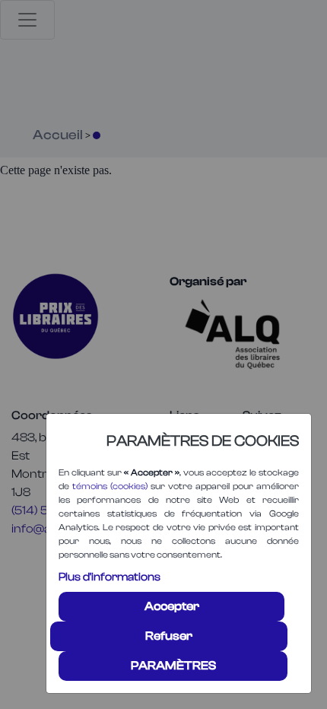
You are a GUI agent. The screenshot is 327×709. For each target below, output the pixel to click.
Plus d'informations (109, 577)
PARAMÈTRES (173, 665)
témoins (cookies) (110, 486)
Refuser (168, 636)
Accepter (171, 606)
